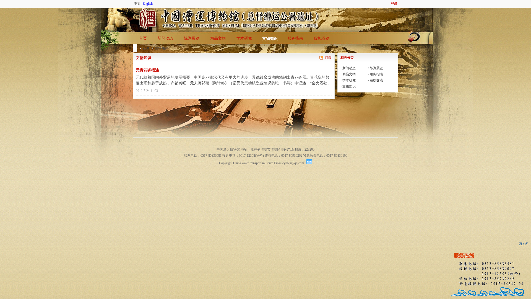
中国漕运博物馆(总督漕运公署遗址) (135, 48)
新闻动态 (165, 38)
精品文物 (218, 38)
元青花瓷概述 (147, 70)
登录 (394, 4)
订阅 (328, 58)
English (148, 4)
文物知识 (270, 39)
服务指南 (295, 38)
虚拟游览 (321, 38)
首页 (143, 38)
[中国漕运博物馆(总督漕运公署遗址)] (133, 11)
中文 (137, 4)
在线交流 (376, 80)
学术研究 (244, 38)
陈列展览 (191, 38)
